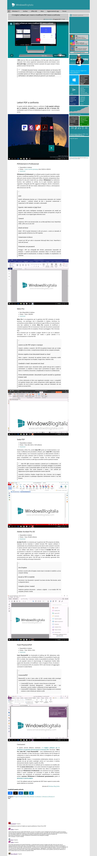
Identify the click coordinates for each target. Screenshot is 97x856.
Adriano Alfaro (48, 19)
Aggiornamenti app (53, 11)
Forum (64, 11)
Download (22, 171)
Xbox (42, 11)
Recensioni (23, 796)
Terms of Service (75, 158)
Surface (25, 11)
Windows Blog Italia (54, 786)
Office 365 (34, 11)
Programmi (17, 796)
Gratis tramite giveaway (31, 169)
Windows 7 (39, 796)
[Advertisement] (38, 88)
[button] (9, 11)
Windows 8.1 (51, 796)
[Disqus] (38, 838)
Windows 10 (33, 796)
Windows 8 (45, 796)
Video (28, 796)
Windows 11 (15, 11)
